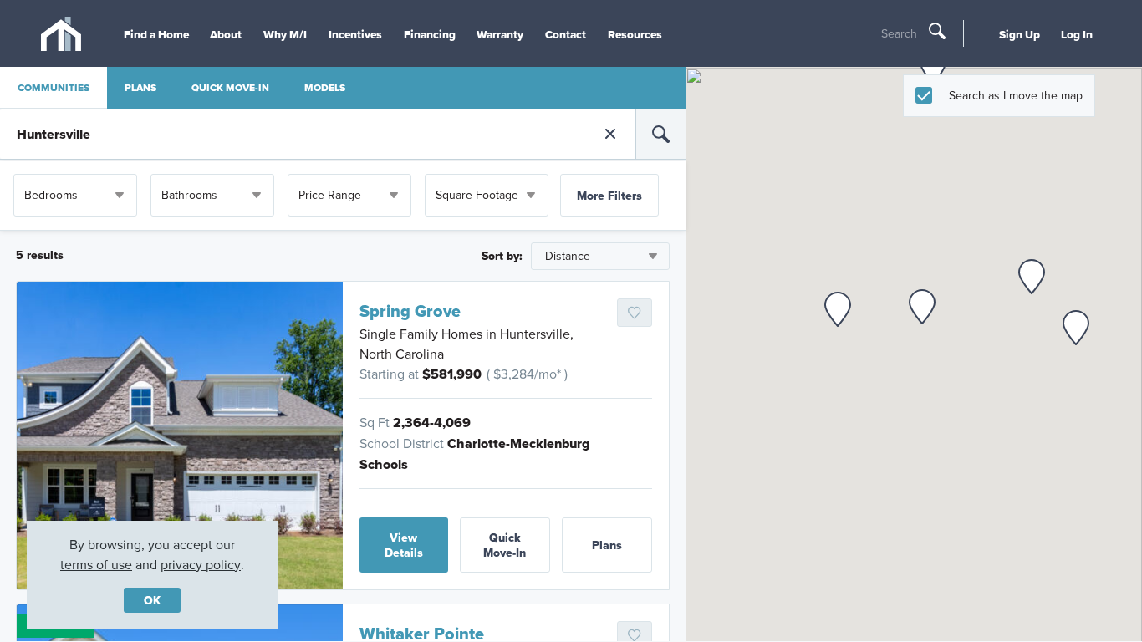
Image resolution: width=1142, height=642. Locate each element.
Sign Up (1019, 34)
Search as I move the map (1016, 95)
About (226, 34)
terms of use (96, 564)
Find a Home (156, 34)
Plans (607, 545)
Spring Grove (410, 311)
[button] (1076, 327)
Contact (565, 34)
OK (152, 600)
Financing (430, 34)
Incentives (355, 34)
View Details (404, 545)
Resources (635, 34)
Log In (1077, 34)
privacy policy (201, 564)
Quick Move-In (504, 545)
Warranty (500, 34)
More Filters (609, 195)
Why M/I (285, 34)
